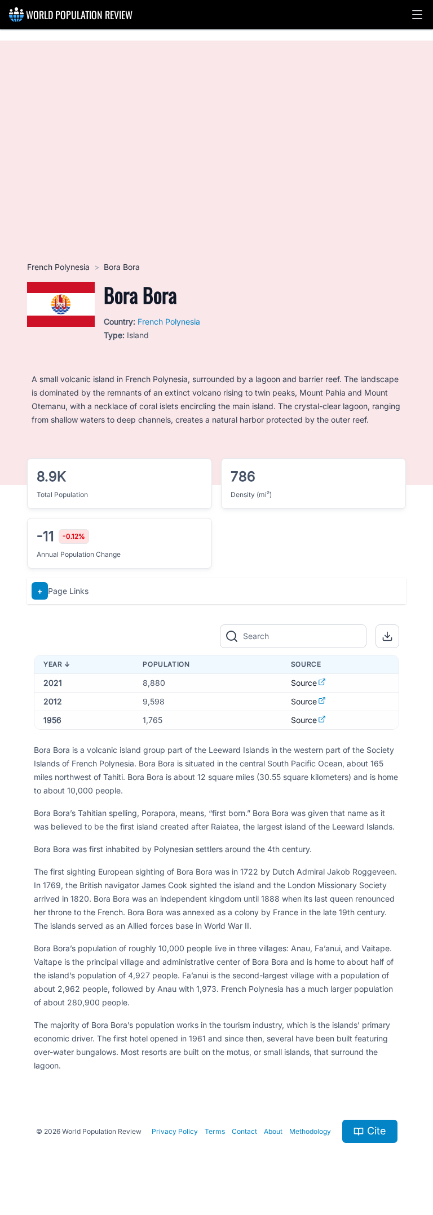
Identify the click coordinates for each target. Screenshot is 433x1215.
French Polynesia (58, 267)
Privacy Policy (175, 1131)
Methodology (310, 1131)
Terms (215, 1131)
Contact (244, 1131)
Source (304, 683)
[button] (417, 14)
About (273, 1131)
